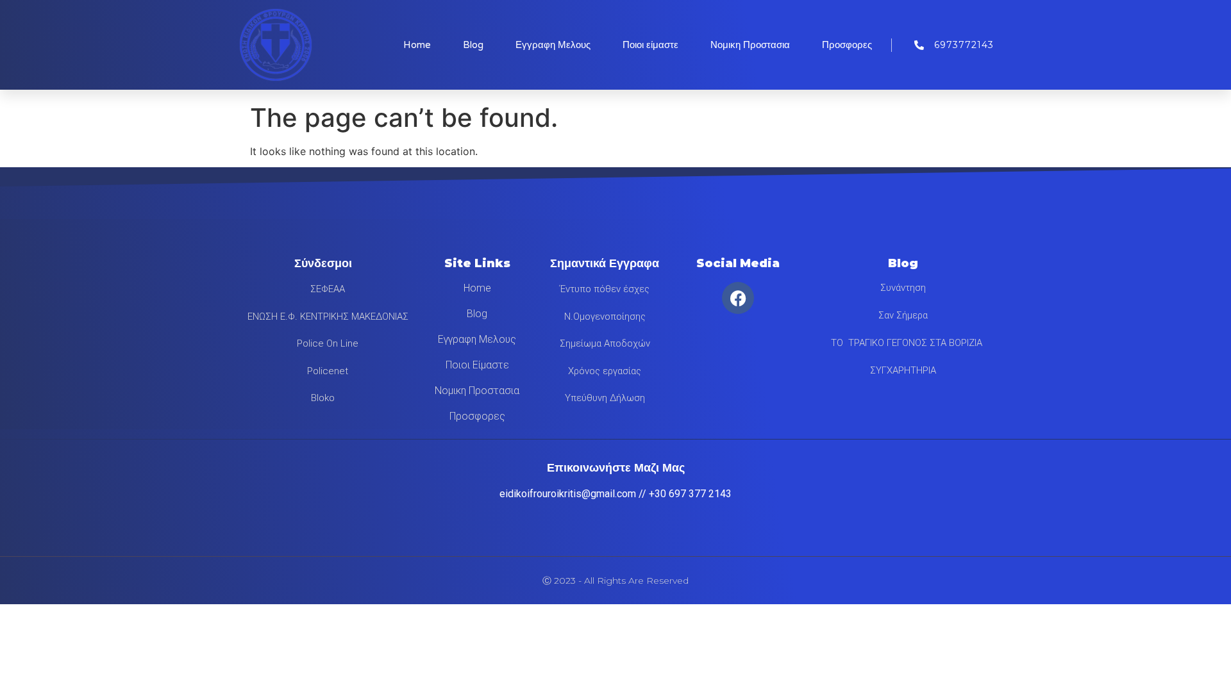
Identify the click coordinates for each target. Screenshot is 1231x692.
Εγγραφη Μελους (552, 45)
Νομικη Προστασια (750, 45)
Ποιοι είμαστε (650, 45)
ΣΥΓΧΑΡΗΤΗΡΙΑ (903, 370)
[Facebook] (738, 298)
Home (417, 45)
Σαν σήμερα (903, 315)
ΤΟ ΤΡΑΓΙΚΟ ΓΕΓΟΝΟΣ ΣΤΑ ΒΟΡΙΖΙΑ (902, 343)
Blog (473, 45)
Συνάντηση (903, 287)
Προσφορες (847, 45)
